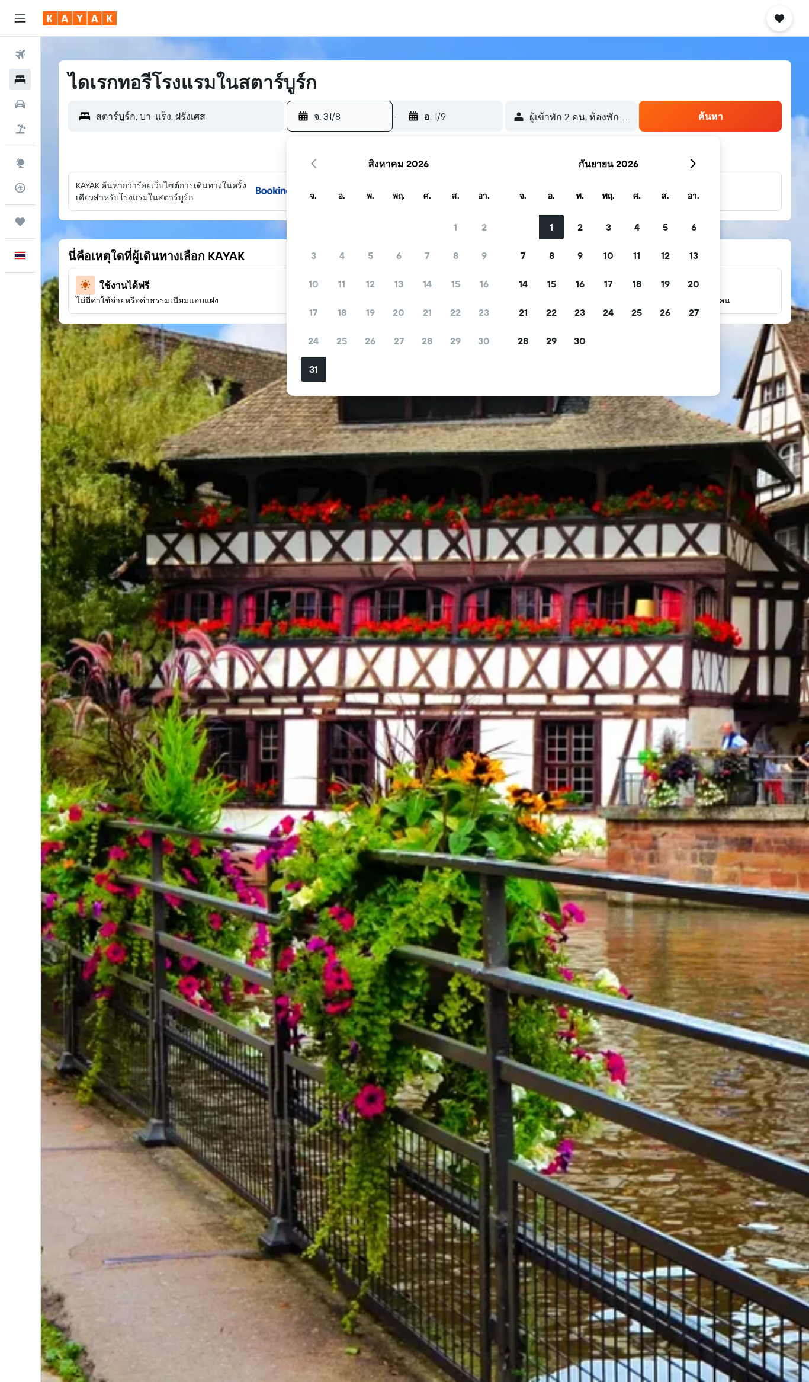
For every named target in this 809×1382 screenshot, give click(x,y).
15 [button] (455, 284)
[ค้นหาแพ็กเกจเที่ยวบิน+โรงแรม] (20, 129)
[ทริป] (20, 221)
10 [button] (314, 284)
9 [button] (484, 255)
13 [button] (398, 284)
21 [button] (427, 312)
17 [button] (313, 312)
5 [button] (370, 255)
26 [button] (370, 341)
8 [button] (455, 255)
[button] (20, 18)
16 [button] (484, 284)
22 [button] (455, 312)
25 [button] (341, 341)
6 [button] (399, 255)
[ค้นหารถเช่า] (20, 104)
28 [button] (427, 341)
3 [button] (313, 255)
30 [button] (484, 341)
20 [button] (398, 312)
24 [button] (313, 341)
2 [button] (484, 227)
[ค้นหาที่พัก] (20, 79)
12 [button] (370, 284)
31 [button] (313, 369)
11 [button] (341, 284)
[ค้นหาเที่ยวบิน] (20, 54)
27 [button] (399, 341)
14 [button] (427, 284)
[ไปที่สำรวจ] (20, 163)
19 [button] (370, 312)
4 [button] (342, 255)
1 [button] (455, 227)
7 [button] (427, 255)
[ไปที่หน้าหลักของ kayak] (80, 18)
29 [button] (455, 341)
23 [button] (484, 312)
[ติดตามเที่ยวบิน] (20, 188)
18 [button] (342, 312)
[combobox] (187, 116)
